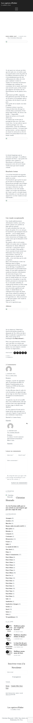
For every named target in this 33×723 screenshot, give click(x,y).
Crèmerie (8, 534)
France (8, 541)
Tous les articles (17, 21)
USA (7, 614)
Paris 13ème (9, 562)
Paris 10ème (9, 557)
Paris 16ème (9, 567)
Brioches (8, 531)
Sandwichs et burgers (12, 604)
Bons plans (9, 528)
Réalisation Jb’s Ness (16, 720)
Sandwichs (9, 601)
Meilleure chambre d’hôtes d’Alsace (20, 635)
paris (7, 688)
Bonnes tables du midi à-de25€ (15, 526)
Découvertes (9, 539)
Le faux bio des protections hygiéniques (20, 644)
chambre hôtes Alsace (17, 686)
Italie (7, 544)
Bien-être (8, 523)
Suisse (7, 612)
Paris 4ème (9, 583)
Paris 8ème (9, 593)
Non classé (9, 549)
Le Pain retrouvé (18, 338)
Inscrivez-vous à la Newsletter (16, 665)
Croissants (9, 536)
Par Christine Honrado (15, 38)
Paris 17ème (9, 570)
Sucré (7, 609)
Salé (15, 36)
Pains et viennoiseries (12, 554)
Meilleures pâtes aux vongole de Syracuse (19, 627)
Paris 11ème (9, 560)
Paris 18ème (9, 36)
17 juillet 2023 (18, 631)
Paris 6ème (9, 588)
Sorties (8, 606)
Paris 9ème (9, 596)
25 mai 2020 (17, 655)
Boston (7, 686)
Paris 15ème (9, 565)
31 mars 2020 (22, 36)
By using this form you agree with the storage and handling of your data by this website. (16, 477)
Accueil (6, 21)
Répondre (8, 420)
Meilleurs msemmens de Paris (19, 652)
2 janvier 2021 (18, 638)
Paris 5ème (9, 586)
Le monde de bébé (11, 547)
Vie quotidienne (10, 617)
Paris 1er (8, 575)
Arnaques (9, 518)
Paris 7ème (9, 591)
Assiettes (8, 521)
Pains (7, 552)
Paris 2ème (9, 578)
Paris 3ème (9, 580)
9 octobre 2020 (18, 647)
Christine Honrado (14, 432)
